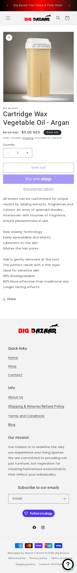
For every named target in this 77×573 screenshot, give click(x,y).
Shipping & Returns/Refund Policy (36, 406)
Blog (11, 424)
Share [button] (11, 299)
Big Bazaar (62, 553)
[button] (8, 17)
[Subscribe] (64, 499)
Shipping (27, 138)
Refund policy (17, 558)
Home (13, 357)
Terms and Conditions (26, 416)
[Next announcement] (69, 5)
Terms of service (61, 558)
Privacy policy (38, 558)
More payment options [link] (38, 189)
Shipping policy (25, 564)
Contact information (52, 564)
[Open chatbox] (68, 564)
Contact (15, 375)
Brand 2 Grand (34, 553)
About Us (15, 397)
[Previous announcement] (7, 5)
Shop (12, 366)
